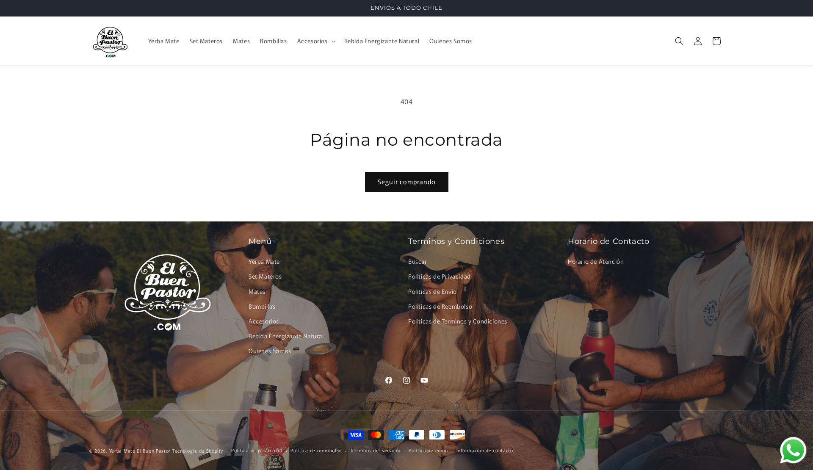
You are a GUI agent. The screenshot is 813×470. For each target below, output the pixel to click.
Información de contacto (484, 450)
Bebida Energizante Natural (286, 336)
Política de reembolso (316, 450)
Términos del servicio (375, 450)
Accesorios (264, 321)
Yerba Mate (264, 261)
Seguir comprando (407, 181)
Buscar (417, 261)
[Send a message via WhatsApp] (793, 450)
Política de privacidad (256, 450)
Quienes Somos (270, 350)
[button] (315, 41)
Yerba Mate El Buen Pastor (140, 450)
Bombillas (262, 306)
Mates (257, 291)
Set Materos (265, 276)
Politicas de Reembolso (440, 306)
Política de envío (428, 450)
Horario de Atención (596, 261)
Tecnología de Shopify (197, 450)
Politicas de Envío (432, 291)
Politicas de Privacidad (439, 276)
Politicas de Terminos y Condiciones (457, 321)
